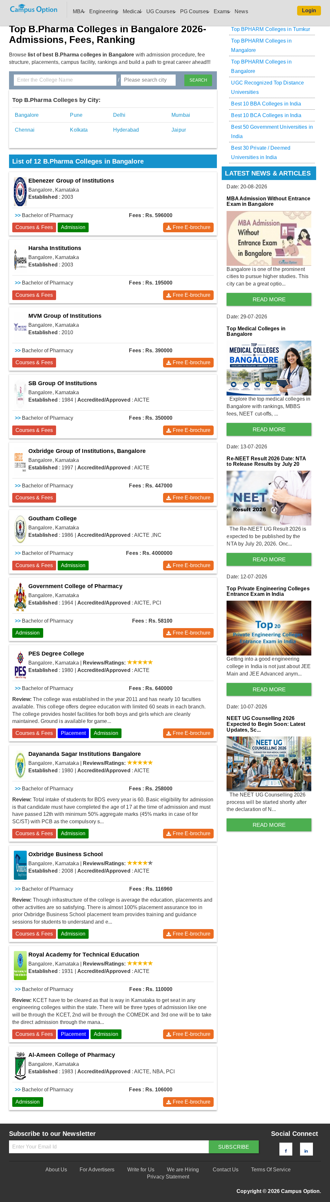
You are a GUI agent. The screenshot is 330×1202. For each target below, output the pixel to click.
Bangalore (27, 115)
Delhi (119, 115)
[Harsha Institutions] (20, 259)
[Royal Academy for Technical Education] (20, 965)
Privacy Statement (168, 1176)
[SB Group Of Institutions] (20, 394)
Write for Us (140, 1169)
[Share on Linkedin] (306, 1151)
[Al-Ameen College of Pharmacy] (20, 1066)
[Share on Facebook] (286, 1151)
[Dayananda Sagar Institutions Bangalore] (20, 765)
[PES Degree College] (20, 664)
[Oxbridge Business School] (20, 865)
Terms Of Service (271, 1169)
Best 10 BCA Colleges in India (266, 115)
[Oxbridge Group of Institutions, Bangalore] (20, 462)
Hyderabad (126, 130)
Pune (76, 115)
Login (309, 10)
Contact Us (225, 1169)
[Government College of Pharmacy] (20, 597)
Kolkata (79, 130)
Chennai (25, 130)
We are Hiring (183, 1169)
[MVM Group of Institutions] (20, 327)
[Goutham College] (20, 529)
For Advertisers (97, 1169)
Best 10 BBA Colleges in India (266, 103)
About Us (56, 1169)
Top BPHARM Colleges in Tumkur (270, 29)
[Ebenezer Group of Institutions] (20, 191)
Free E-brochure (192, 227)
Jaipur (178, 130)
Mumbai (180, 115)
